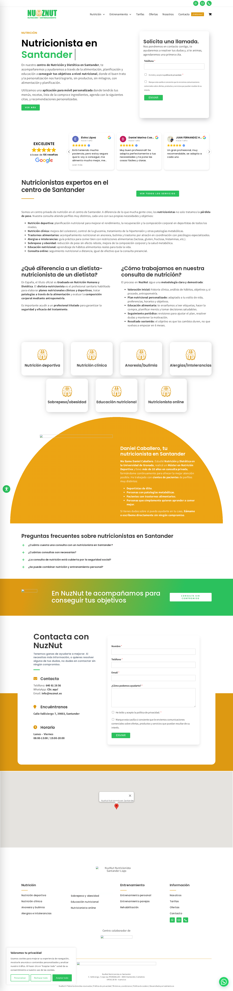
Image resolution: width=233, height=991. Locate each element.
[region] (41, 966)
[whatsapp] (195, 3)
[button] (209, 151)
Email (115, 672)
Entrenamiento (132, 885)
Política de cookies (140, 986)
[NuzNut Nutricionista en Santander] (42, 8)
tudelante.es (169, 986)
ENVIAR (153, 97)
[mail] (202, 3)
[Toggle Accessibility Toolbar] (6, 489)
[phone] (209, 3)
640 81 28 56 (112, 979)
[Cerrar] (130, 795)
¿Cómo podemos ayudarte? (127, 685)
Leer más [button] (77, 165)
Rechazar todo (41, 977)
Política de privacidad (102, 986)
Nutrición (28, 885)
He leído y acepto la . (139, 712)
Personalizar (20, 977)
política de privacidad (172, 75)
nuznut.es (122, 979)
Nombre (116, 646)
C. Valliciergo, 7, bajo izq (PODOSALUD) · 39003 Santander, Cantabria (116, 977)
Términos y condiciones (122, 986)
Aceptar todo (62, 977)
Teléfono (149, 61)
